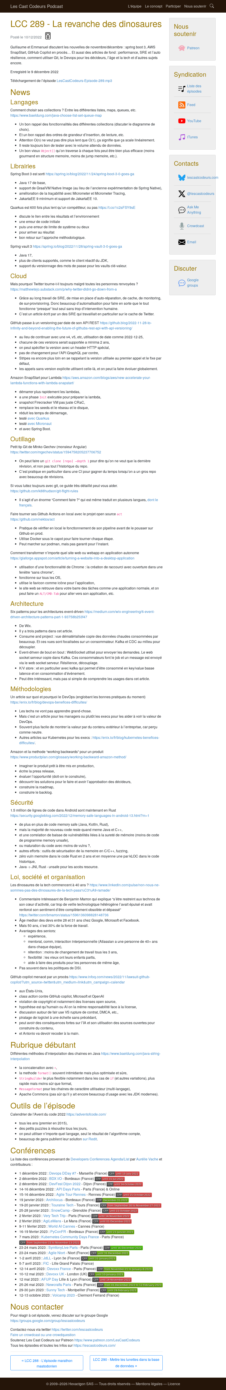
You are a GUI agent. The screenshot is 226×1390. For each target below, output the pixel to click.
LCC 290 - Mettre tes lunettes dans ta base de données (126, 1363)
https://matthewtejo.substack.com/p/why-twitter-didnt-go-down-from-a (63, 289)
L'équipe (134, 6)
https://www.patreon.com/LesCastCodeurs (107, 1339)
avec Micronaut (39, 423)
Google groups (193, 282)
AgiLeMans (52, 1220)
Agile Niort (56, 1252)
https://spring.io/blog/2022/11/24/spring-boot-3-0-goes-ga (90, 173)
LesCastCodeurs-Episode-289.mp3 (84, 80)
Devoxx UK (55, 1273)
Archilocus (54, 1199)
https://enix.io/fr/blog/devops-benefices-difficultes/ (48, 702)
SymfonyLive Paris (63, 1247)
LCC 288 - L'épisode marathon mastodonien (46, 1363)
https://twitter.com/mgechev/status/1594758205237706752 (55, 451)
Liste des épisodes (194, 88)
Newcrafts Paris (58, 1284)
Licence (174, 1383)
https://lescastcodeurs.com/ (94, 1345)
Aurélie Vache (147, 1159)
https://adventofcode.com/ (86, 1114)
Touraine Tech (62, 1204)
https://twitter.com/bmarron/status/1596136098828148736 (64, 914)
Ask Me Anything (194, 209)
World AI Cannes (61, 1226)
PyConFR (58, 1231)
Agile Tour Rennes (71, 1194)
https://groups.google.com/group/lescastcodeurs (47, 1320)
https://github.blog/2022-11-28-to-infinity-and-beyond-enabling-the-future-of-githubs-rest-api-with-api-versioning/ (81, 325)
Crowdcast (195, 225)
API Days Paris (68, 1189)
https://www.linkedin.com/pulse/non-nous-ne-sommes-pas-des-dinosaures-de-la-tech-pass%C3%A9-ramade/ (85, 887)
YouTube (194, 120)
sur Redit (90, 1138)
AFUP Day (49, 1279)
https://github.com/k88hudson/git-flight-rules (44, 490)
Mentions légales (149, 1383)
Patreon (193, 47)
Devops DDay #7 (62, 1173)
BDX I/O (55, 1178)
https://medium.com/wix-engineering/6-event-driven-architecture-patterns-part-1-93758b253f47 (82, 614)
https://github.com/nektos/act (32, 519)
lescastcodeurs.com (202, 177)
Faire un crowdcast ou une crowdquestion (42, 1334)
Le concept (153, 6)
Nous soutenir (195, 6)
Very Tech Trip (54, 1215)
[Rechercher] (212, 6)
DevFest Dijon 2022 (65, 1183)
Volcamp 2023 (63, 1295)
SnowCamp (60, 1210)
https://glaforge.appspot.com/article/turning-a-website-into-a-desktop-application (72, 558)
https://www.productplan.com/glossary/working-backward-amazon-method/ (68, 756)
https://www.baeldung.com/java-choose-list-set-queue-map (56, 115)
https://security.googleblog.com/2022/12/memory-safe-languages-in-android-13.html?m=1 (79, 815)
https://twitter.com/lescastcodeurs (77, 1329)
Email (191, 241)
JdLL (47, 1258)
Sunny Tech (55, 1289)
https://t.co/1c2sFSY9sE (117, 207)
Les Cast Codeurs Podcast (36, 6)
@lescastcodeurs (200, 193)
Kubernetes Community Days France (70, 1236)
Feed (191, 104)
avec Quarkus (38, 418)
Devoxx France (59, 1268)
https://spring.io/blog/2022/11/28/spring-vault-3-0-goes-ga (77, 246)
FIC (46, 1263)
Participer (173, 6)
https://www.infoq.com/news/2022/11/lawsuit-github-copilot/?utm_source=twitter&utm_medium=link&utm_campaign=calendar (80, 979)
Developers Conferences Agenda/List (100, 1159)
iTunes (192, 136)
